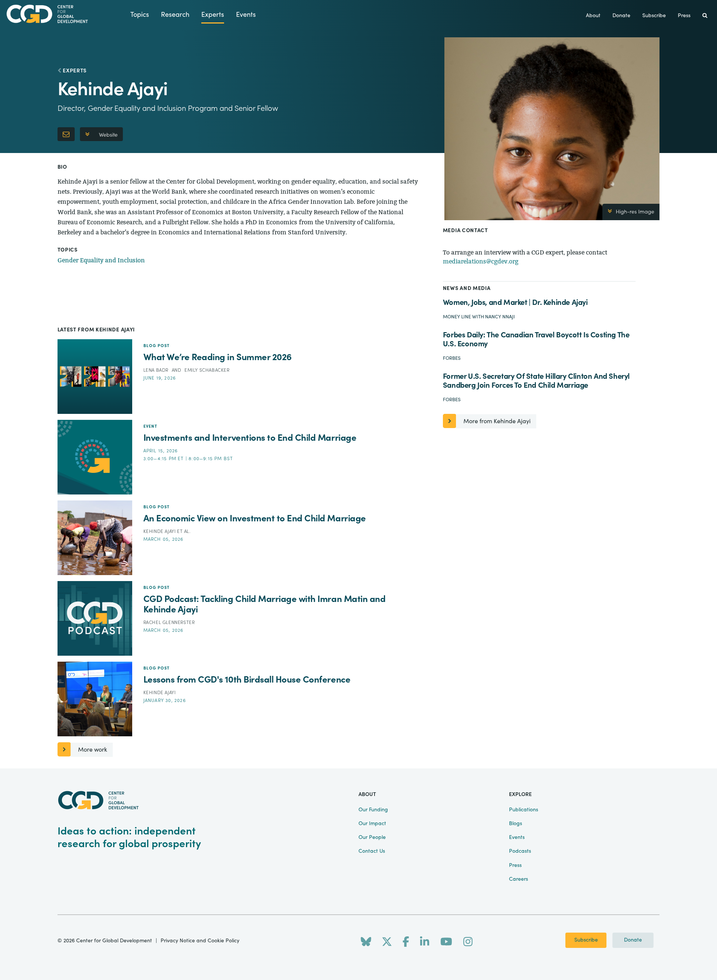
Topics (139, 15)
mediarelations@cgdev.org (480, 261)
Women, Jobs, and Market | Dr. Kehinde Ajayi (515, 302)
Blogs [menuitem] (515, 824)
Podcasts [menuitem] (520, 851)
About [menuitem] (593, 16)
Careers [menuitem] (518, 879)
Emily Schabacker (207, 370)
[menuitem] (704, 16)
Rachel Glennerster (169, 622)
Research (175, 15)
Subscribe (586, 940)
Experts (212, 15)
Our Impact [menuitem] (372, 824)
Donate (633, 940)
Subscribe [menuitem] (654, 16)
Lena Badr (156, 370)
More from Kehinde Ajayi (497, 421)
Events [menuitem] (517, 837)
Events (246, 15)
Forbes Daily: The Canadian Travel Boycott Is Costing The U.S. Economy (536, 339)
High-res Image (635, 212)
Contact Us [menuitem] (371, 851)
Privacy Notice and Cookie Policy (200, 941)
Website (108, 135)
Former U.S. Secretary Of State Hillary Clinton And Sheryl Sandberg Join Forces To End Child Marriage (536, 381)
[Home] (65, 14)
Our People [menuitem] (372, 837)
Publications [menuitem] (523, 810)
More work (92, 749)
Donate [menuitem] (621, 16)
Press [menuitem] (684, 16)
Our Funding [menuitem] (373, 810)
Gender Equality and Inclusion (101, 260)
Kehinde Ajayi (160, 531)
